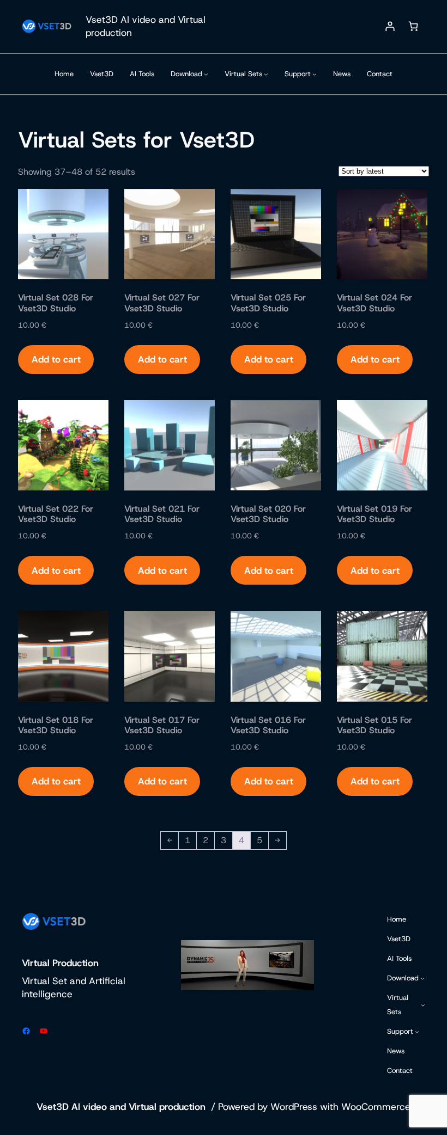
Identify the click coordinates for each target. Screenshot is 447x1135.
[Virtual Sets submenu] (266, 74)
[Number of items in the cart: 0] (413, 27)
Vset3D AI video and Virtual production (121, 1106)
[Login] (390, 27)
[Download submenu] (206, 74)
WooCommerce (375, 1106)
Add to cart (56, 359)
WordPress (293, 1106)
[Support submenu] (314, 74)
